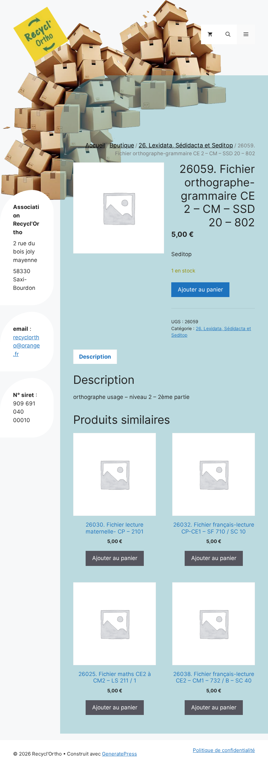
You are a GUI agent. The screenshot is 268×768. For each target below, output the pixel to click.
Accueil (95, 145)
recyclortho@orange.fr (26, 345)
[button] (228, 34)
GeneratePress (119, 754)
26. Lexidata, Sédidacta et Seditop (186, 145)
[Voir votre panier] (210, 34)
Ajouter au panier (200, 289)
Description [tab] (95, 356)
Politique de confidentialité (224, 750)
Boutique (121, 145)
